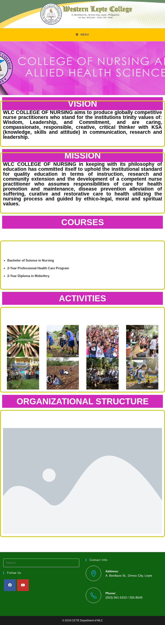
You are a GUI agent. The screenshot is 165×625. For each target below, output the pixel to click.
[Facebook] (10, 585)
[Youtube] (23, 585)
